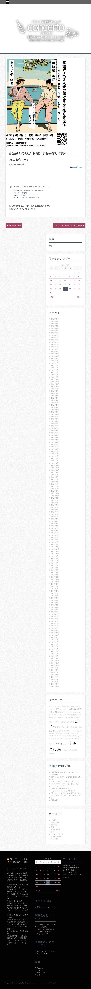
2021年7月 (54, 477)
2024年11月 (55, 384)
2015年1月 (54, 658)
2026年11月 (55, 328)
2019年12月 (55, 521)
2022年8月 (54, 447)
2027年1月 (54, 324)
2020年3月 (54, 514)
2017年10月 (55, 582)
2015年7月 (54, 644)
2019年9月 (54, 528)
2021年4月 (54, 484)
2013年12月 (55, 686)
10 (51, 280)
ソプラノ (53, 730)
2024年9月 (54, 389)
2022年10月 (55, 442)
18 (55, 285)
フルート (56, 721)
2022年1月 (54, 463)
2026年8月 (54, 335)
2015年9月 (54, 640)
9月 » (79, 297)
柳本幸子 (68, 738)
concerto (21, 983)
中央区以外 (55, 822)
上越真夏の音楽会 (14, 225)
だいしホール (67, 727)
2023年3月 (54, 430)
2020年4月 (54, 512)
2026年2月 (54, 349)
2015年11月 (55, 635)
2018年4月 (54, 568)
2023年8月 (54, 419)
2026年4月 (54, 344)
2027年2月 (54, 321)
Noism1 (51, 753)
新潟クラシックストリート (46, 907)
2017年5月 (54, 593)
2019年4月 (54, 540)
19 (60, 285)
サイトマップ (41, 973)
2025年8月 (54, 363)
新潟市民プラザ (68, 736)
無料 (80, 167)
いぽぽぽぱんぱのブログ (45, 929)
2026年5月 (54, 342)
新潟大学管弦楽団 (63, 733)
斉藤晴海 (60, 731)
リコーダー (58, 736)
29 (74, 289)
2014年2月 (54, 682)
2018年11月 (55, 551)
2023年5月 (54, 426)
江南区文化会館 (70, 715)
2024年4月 (54, 400)
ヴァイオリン (60, 743)
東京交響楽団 (71, 706)
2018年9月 (54, 556)
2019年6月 (54, 535)
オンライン (55, 839)
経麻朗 (78, 706)
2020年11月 (55, 496)
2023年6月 (54, 423)
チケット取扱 (55, 829)
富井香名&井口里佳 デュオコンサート (64, 772)
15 (74, 280)
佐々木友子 (67, 731)
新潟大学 (76, 717)
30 (79, 289)
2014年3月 (54, 679)
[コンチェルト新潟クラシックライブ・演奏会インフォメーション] (45, 31)
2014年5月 (54, 675)
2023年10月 (55, 414)
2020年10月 (55, 498)
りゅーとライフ (42, 934)
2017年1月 (54, 603)
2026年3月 (54, 347)
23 (79, 285)
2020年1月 (54, 519)
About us (40, 968)
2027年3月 (54, 319)
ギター (56, 715)
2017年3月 (54, 598)
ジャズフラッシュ (75, 733)
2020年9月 (54, 500)
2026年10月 (55, 330)
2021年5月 (54, 482)
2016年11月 (55, 607)
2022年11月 (55, 440)
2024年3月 (54, 403)
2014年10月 (55, 665)
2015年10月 (55, 637)
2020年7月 (54, 505)
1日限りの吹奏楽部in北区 (60, 788)
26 (60, 289)
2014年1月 (54, 684)
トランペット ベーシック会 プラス (63, 791)
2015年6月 (54, 647)
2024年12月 (55, 382)
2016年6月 (54, 619)
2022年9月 (54, 444)
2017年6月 (54, 591)
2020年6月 (54, 507)
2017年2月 (54, 600)
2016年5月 (54, 621)
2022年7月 (54, 449)
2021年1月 (54, 491)
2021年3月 (54, 486)
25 (55, 289)
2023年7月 (54, 421)
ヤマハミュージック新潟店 (57, 706)
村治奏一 (54, 774)
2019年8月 (54, 530)
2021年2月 (54, 489)
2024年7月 (54, 393)
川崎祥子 (52, 736)
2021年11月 (55, 468)
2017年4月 (54, 596)
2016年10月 (55, 609)
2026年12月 (55, 326)
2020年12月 (55, 493)
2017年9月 (54, 584)
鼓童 (75, 750)
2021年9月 (54, 472)
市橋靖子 (70, 717)
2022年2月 (54, 461)
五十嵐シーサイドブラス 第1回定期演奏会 (66, 793)
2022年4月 (54, 456)
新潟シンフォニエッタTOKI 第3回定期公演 (68, 225)
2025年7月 (54, 365)
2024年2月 (54, 405)
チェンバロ (67, 712)
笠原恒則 (56, 727)
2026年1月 (54, 351)
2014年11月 (55, 663)
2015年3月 (54, 654)
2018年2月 (54, 572)
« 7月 (52, 297)
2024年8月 (54, 391)
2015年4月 (54, 651)
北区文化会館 (77, 727)
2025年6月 (54, 368)
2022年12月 (55, 437)
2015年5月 (54, 649)
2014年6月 (54, 672)
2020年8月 (54, 503)
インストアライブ (56, 709)
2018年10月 (55, 554)
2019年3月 (54, 542)
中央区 (75, 167)
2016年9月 (54, 612)
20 (65, 285)
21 (70, 285)
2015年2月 (54, 656)
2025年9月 (54, 361)
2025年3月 (54, 375)
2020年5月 (54, 510)
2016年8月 (54, 614)
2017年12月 (55, 577)
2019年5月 (54, 537)
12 (60, 280)
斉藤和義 (54, 800)
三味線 (72, 722)
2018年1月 (54, 575)
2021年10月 (55, 470)
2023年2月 (54, 433)
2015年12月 (55, 633)
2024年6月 (54, 396)
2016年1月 (54, 630)
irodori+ (52, 983)
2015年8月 (54, 642)
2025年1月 (54, 379)
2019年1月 (54, 547)
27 (65, 289)
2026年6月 (54, 340)
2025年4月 (54, 372)
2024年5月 (54, 398)
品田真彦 (60, 712)
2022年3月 (54, 458)
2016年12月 (55, 605)
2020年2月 (54, 516)
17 (51, 285)
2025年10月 (55, 358)
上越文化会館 (65, 722)
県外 (52, 827)
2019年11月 (55, 523)
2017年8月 (54, 586)
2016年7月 (54, 616)
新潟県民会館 (56, 717)
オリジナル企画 (56, 836)
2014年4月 (54, 677)
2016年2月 (54, 628)
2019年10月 (55, 526)
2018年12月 (55, 549)
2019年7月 (54, 533)
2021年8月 (54, 475)
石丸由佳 (64, 717)
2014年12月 (55, 661)
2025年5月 (54, 370)
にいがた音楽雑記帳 (44, 931)
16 (79, 280)
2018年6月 (54, 563)
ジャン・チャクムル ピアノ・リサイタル (65, 781)
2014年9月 (54, 668)
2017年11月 (55, 579)
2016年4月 (54, 623)
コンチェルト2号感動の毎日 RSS (17, 860)
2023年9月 (54, 417)
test (38, 975)
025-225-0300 (21, 195)
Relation (40, 970)
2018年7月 (54, 561)
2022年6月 (54, 451)
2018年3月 (54, 570)
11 (55, 280)
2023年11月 (55, 412)
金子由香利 (75, 738)
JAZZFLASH (67, 709)
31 (51, 293)
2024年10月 (55, 386)
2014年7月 (54, 670)
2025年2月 (54, 377)
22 (74, 285)
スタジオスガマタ (67, 750)
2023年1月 (54, 435)
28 (70, 289)
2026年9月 (54, 333)
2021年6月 (54, 479)
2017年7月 (54, 589)
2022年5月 (54, 454)
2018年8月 (54, 558)
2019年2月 (54, 544)
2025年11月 (55, 356)
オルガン (74, 731)
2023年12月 (55, 410)
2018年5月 (54, 565)
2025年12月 (55, 354)
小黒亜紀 (61, 715)
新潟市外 (54, 825)
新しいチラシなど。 (16, 901)
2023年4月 (54, 428)
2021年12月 (55, 465)
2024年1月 (54, 407)
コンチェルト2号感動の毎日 (29, 197)
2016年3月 (54, 626)
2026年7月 (54, 337)
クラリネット (60, 738)
